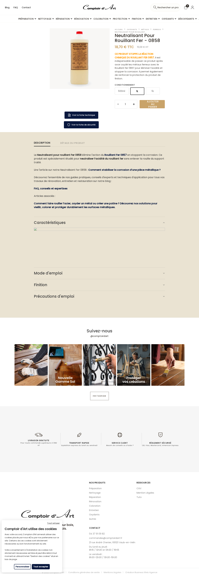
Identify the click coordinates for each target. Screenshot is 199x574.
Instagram (99, 396)
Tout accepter (40, 566)
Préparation (95, 488)
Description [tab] (42, 142)
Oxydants (94, 514)
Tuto (139, 497)
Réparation (95, 497)
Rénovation (95, 501)
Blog (7, 7)
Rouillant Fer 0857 (115, 155)
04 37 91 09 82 (97, 533)
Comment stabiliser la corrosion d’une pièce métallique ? (124, 170)
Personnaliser (22, 566)
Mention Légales (145, 492)
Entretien (94, 510)
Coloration (94, 505)
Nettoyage (95, 492)
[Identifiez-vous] (192, 7)
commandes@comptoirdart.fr (105, 538)
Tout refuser (53, 523)
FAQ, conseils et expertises (50, 188)
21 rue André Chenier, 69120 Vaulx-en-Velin (112, 542)
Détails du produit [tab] (72, 143)
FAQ (16, 7)
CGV (139, 488)
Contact (26, 7)
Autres (92, 518)
